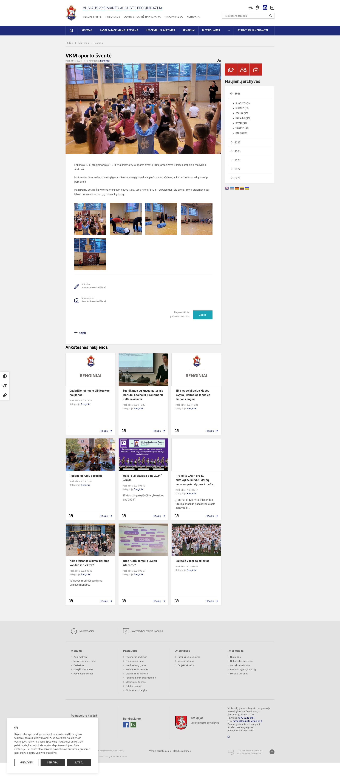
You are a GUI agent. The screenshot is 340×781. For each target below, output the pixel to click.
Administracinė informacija (142, 16)
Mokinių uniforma (239, 673)
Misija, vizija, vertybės (84, 661)
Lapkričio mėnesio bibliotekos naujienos (90, 393)
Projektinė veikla (186, 665)
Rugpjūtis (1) (243, 103)
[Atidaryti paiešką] (270, 15)
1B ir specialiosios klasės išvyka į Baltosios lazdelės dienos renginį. (192, 395)
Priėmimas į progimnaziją (243, 669)
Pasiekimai (78, 665)
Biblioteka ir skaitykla (136, 690)
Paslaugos (113, 16)
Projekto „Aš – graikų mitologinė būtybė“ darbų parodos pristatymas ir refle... (195, 480)
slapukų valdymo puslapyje (42, 752)
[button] (250, 7)
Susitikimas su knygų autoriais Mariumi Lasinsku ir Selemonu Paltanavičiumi (143, 395)
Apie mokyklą (80, 657)
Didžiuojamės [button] (211, 30)
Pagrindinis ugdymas (136, 657)
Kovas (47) (241, 123)
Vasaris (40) (242, 128)
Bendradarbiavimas (83, 673)
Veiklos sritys (92, 16)
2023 (237, 160)
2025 (237, 142)
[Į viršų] (272, 751)
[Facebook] (126, 724)
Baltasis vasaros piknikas (192, 561)
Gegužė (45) (242, 113)
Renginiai (98, 43)
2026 (237, 93)
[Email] (133, 724)
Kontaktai (193, 16)
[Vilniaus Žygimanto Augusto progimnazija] (71, 12)
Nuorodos (235, 657)
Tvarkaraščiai (86, 631)
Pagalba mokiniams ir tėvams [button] (119, 30)
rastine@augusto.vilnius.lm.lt (247, 721)
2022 (237, 169)
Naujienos (83, 43)
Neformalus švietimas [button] (160, 30)
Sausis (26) (241, 133)
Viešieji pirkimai (186, 661)
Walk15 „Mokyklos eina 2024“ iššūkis (142, 478)
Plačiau (104, 430)
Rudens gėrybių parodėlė (86, 475)
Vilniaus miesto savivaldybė (205, 722)
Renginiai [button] (189, 30)
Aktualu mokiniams (240, 665)
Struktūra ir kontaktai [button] (252, 30)
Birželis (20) (242, 108)
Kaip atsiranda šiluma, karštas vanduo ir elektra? (89, 563)
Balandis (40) (243, 118)
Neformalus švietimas (137, 669)
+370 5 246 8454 (246, 717)
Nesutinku (52, 762)
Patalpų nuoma (133, 686)
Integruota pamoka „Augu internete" (140, 563)
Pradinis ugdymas (135, 661)
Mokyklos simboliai (83, 669)
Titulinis (70, 43)
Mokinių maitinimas (136, 682)
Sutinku (79, 762)
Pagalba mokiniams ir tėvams (141, 677)
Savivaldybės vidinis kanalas (146, 631)
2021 (237, 178)
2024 (237, 151)
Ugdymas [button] (86, 30)
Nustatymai (26, 762)
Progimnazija (174, 16)
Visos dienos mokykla (137, 673)
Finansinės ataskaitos (189, 657)
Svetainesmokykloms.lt (249, 754)
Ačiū (202, 314)
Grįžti (82, 333)
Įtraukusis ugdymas (136, 665)
